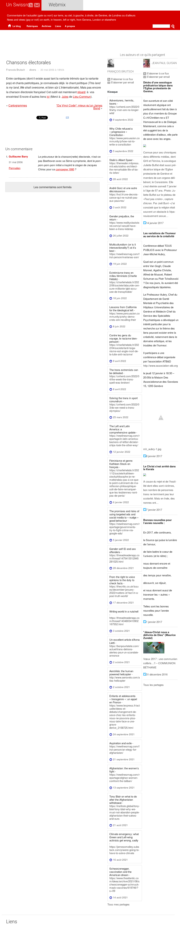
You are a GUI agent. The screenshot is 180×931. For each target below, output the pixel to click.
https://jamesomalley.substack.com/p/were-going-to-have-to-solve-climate (124, 850)
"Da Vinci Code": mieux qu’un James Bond (79, 106)
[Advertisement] (90, 40)
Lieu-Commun (82, 97)
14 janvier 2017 (154, 223)
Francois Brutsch (15, 69)
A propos (70, 26)
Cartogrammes (17, 105)
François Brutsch (120, 71)
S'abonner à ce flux (121, 79)
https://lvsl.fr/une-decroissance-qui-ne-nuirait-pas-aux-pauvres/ (123, 197)
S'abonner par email (122, 82)
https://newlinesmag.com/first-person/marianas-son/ (124, 255)
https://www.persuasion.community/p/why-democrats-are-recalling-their (124, 316)
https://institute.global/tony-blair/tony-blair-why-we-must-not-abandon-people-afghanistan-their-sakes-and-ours (124, 812)
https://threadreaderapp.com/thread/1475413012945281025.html (124, 558)
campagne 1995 (65, 169)
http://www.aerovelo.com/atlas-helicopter (124, 678)
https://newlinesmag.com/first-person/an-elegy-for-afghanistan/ (124, 749)
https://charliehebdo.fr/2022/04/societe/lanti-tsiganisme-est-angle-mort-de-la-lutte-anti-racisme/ (124, 349)
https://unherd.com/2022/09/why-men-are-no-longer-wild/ (124, 110)
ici (48, 97)
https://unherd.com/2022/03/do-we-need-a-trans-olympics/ (124, 407)
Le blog (16, 26)
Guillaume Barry (18, 156)
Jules (65, 97)
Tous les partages (153, 685)
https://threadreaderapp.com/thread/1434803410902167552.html (124, 621)
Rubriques (32, 26)
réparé (81, 92)
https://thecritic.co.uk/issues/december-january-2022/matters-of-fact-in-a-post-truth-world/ (124, 591)
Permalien (14, 168)
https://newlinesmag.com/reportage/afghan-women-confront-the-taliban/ (124, 778)
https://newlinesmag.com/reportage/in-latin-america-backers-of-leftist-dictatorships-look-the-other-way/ (124, 440)
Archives (46, 26)
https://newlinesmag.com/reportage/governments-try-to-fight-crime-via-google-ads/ (124, 528)
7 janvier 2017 (154, 509)
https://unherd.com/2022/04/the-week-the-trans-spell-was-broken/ (124, 379)
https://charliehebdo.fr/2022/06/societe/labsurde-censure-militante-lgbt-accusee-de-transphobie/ (124, 286)
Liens (58, 26)
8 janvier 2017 (154, 456)
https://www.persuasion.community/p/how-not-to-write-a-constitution (124, 141)
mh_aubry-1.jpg (152, 449)
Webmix (57, 5)
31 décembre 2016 (157, 674)
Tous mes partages (118, 904)
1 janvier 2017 (154, 622)
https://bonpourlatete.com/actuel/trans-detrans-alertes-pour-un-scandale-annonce (124, 650)
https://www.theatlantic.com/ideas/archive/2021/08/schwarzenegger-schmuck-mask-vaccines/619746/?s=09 (124, 884)
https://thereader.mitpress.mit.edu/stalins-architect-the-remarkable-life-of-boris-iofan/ (124, 167)
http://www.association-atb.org (160, 365)
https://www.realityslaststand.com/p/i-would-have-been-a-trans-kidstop (124, 226)
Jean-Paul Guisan (164, 63)
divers (32, 69)
